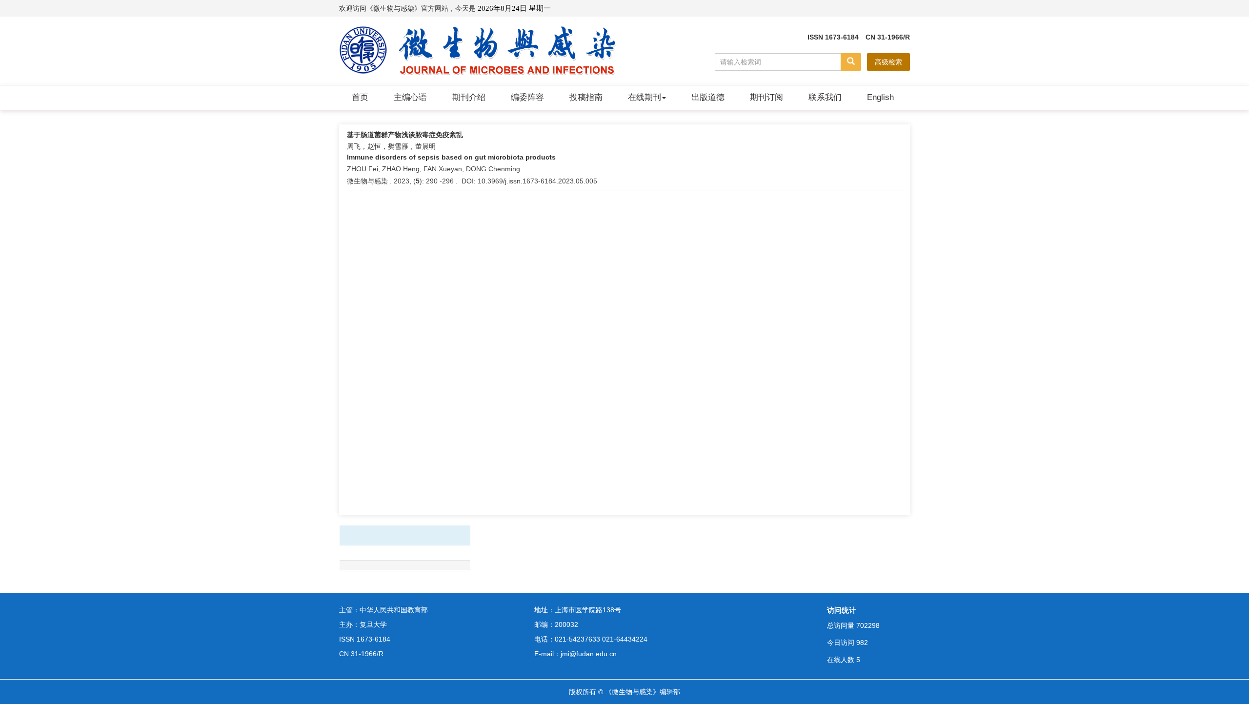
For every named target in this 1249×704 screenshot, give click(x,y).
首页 (360, 97)
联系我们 (825, 97)
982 (862, 642)
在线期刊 (644, 97)
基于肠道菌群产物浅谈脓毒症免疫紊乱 (405, 135)
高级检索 (888, 62)
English (880, 97)
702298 (868, 625)
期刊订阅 (766, 97)
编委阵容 (527, 97)
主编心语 (410, 97)
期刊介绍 (468, 97)
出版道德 (708, 97)
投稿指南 (586, 97)
